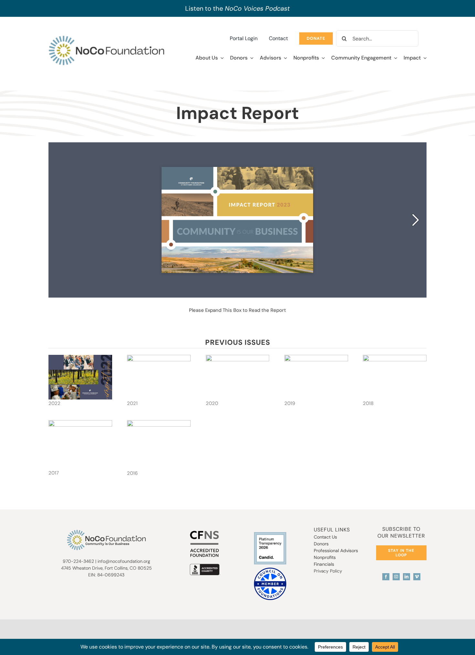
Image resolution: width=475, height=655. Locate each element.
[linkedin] (406, 576)
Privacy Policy (328, 571)
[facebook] (385, 576)
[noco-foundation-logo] (106, 37)
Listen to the (237, 8)
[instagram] (396, 576)
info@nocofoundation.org (124, 561)
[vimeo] (416, 576)
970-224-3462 (78, 561)
